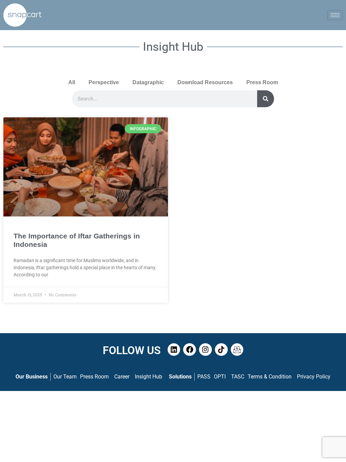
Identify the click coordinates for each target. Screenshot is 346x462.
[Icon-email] (237, 349)
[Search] (265, 98)
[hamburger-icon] (335, 15)
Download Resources (205, 82)
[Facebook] (189, 349)
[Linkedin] (174, 349)
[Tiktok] (221, 349)
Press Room (262, 82)
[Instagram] (205, 349)
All (71, 82)
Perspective (104, 82)
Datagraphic (148, 82)
